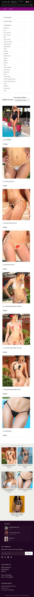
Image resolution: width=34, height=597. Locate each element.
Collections (8, 21)
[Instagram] (2, 557)
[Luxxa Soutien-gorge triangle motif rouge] (16, 329)
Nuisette (6, 62)
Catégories (7, 25)
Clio (5, 9)
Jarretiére (6, 53)
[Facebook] (5, 557)
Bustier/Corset (7, 46)
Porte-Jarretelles (7, 67)
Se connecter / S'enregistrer (7, 590)
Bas (5, 30)
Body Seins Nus (7, 44)
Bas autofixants (7, 32)
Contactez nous (14, 2)
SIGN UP (28, 553)
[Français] (26, 1)
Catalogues (7, 17)
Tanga (5, 90)
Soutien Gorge (7, 76)
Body (5, 37)
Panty (5, 65)
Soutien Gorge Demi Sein (9, 79)
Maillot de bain (7, 55)
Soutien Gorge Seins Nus (9, 81)
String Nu (6, 86)
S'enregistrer (20, 1)
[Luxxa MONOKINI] (16, 121)
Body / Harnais (7, 39)
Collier (5, 49)
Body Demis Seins (8, 42)
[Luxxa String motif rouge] (16, 246)
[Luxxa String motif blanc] (16, 163)
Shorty (5, 74)
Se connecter (13, 1)
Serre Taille (6, 72)
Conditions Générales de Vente (8, 586)
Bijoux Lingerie (7, 35)
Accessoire (6, 28)
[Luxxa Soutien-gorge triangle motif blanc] (16, 287)
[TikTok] (11, 557)
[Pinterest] (8, 557)
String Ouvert (7, 88)
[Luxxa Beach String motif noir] (16, 204)
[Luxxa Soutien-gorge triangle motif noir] (16, 371)
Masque (5, 58)
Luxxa (10, 9)
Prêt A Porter (7, 69)
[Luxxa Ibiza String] (16, 412)
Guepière (6, 51)
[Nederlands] (28, 1)
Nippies (5, 60)
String (5, 83)
